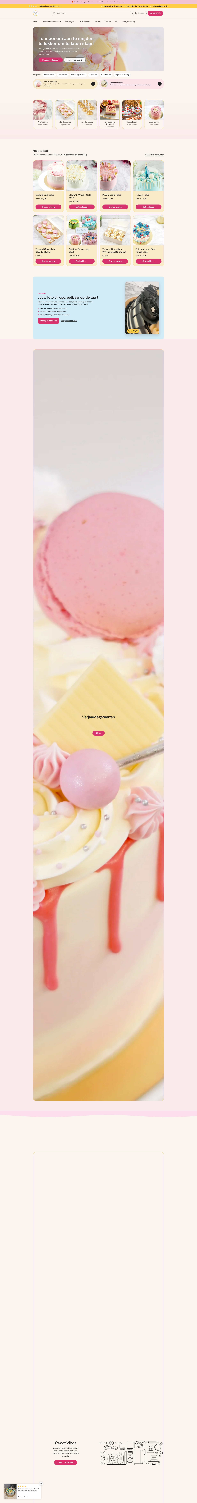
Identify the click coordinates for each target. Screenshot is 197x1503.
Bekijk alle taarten (50, 60)
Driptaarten (62, 75)
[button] (41, 1483)
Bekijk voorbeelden (69, 321)
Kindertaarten (49, 75)
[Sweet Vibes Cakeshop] (35, 13)
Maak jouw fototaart (48, 321)
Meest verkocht (75, 60)
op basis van (50, 6)
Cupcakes (93, 75)
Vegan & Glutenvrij (122, 75)
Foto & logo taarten (78, 75)
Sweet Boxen (106, 75)
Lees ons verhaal (65, 1462)
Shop (98, 733)
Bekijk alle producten (154, 154)
